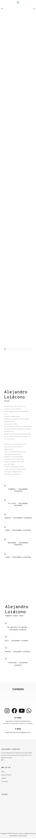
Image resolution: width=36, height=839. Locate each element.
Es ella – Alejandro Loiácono (18, 504)
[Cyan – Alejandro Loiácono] (5, 554)
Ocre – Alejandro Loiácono (18, 530)
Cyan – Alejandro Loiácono (18, 557)
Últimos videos (6, 775)
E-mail (18, 729)
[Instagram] (7, 710)
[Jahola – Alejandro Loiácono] (5, 514)
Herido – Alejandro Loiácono (17, 652)
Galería (3, 778)
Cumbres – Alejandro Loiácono (18, 490)
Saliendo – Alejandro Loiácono (18, 544)
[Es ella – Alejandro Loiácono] (5, 500)
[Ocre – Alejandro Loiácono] (5, 527)
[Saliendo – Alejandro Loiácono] (5, 539)
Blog (2, 772)
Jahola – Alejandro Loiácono (18, 518)
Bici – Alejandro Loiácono (16, 641)
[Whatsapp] (29, 710)
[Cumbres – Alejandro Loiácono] (5, 486)
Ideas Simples (23, 836)
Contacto (4, 781)
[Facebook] (14, 710)
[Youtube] (21, 710)
